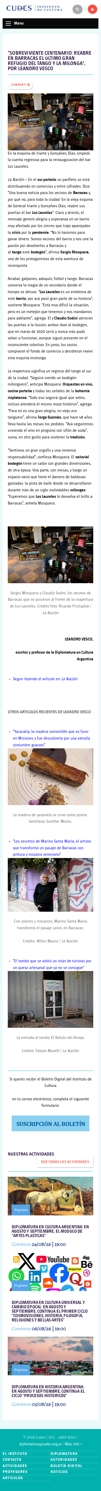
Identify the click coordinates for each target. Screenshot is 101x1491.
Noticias (59, 1472)
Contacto (12, 1460)
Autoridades (64, 1460)
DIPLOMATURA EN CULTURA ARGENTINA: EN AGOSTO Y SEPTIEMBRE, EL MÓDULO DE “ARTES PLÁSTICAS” (50, 1231)
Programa (20, 1209)
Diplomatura (64, 1454)
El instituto (15, 1454)
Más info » (73, 1444)
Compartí (19, 84)
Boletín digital (66, 1466)
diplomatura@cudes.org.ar (40, 1444)
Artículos (13, 1478)
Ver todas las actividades (65, 1162)
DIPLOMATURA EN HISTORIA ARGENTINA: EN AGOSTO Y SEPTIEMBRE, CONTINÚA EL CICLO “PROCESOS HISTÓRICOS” (48, 1391)
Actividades (15, 1466)
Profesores (15, 1472)
